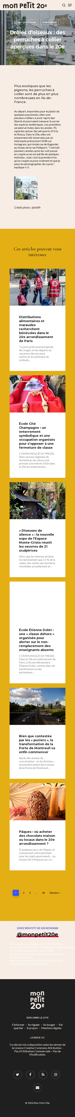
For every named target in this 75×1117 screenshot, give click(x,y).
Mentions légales (51, 1028)
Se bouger (49, 1024)
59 (43, 892)
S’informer (18, 1024)
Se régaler (34, 1024)
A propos (32, 1028)
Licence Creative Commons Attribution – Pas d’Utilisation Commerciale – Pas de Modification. (38, 1051)
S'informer (49, 22)
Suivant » (55, 892)
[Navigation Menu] (70, 5)
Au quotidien (27, 22)
